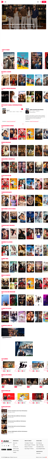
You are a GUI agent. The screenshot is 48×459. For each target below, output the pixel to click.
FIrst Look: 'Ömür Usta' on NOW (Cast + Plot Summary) (17, 415)
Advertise (38, 453)
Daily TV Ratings (39, 444)
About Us (15, 443)
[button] (38, 2)
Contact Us (15, 446)
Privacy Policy (16, 450)
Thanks (14, 452)
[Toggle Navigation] (5, 1)
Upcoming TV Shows (29, 448)
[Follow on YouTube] (8, 446)
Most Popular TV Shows (30, 444)
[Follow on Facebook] (6, 446)
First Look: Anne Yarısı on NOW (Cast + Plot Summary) (17, 421)
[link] (2, 2)
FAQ (14, 444)
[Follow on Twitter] (2, 446)
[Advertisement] (24, 39)
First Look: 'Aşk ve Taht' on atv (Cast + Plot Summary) (17, 426)
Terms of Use (16, 448)
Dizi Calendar (39, 443)
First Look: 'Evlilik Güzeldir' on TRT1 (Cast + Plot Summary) (17, 431)
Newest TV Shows (28, 446)
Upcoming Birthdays (40, 448)
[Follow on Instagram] (4, 446)
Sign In (44, 1)
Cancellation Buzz (40, 446)
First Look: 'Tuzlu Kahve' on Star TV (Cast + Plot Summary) (17, 410)
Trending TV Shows (29, 443)
